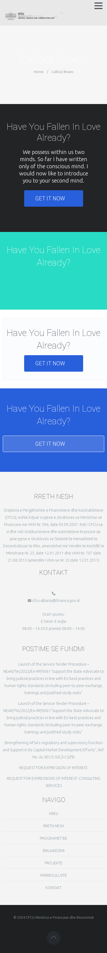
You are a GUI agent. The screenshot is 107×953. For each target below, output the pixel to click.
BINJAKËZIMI (53, 850)
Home (39, 72)
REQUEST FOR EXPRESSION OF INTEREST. (53, 768)
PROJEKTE (54, 863)
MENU (10, 7)
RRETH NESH (53, 826)
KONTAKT (53, 887)
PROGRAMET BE (53, 838)
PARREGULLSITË (53, 875)
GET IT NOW (50, 198)
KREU (53, 813)
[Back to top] (53, 938)
